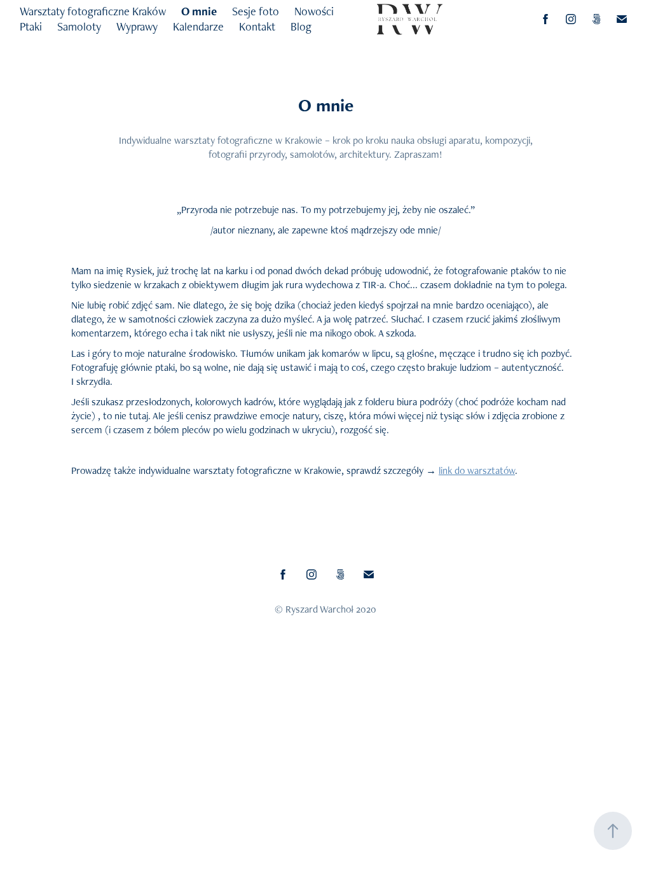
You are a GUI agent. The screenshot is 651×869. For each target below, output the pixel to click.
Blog (301, 26)
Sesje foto (255, 11)
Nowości (314, 11)
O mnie (199, 11)
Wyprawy (137, 26)
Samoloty (79, 26)
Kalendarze (198, 26)
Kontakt (257, 26)
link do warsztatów (477, 470)
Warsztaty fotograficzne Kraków (93, 11)
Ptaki (31, 26)
